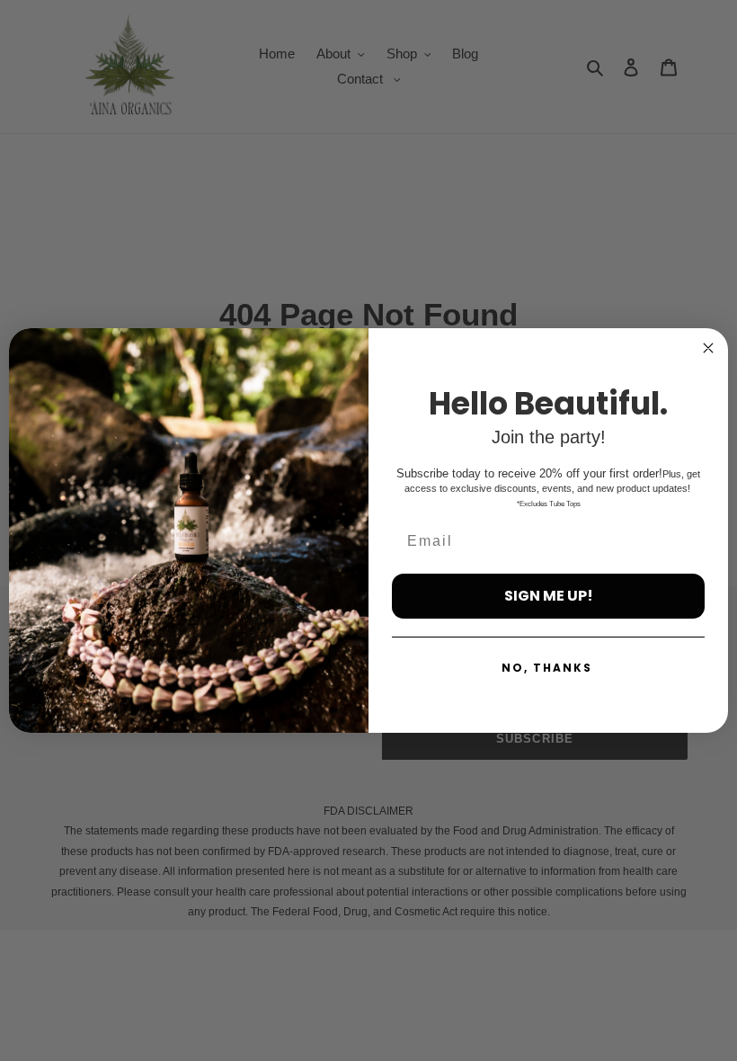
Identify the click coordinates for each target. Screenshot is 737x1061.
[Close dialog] (708, 348)
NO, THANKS (547, 667)
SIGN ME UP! (548, 595)
